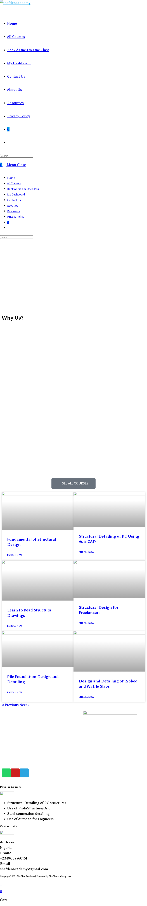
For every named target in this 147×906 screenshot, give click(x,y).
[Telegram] (24, 772)
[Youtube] (15, 772)
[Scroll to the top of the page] (1, 880)
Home (11, 178)
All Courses (14, 183)
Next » (25, 705)
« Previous (10, 705)
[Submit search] (35, 237)
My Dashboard (16, 194)
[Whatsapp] (6, 772)
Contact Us (14, 200)
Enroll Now (14, 555)
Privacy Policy (15, 216)
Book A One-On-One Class (23, 189)
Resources (13, 211)
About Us (12, 205)
